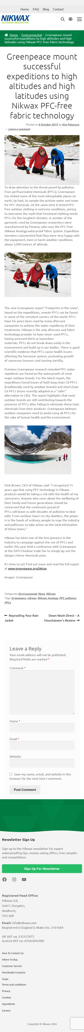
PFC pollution (67, 598)
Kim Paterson (70, 124)
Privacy (6, 991)
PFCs (7, 602)
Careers (6, 1010)
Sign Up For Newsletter (42, 868)
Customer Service (12, 966)
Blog (46, 9)
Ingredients (8, 1004)
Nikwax (51, 593)
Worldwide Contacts (13, 972)
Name (15, 721)
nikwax (31, 598)
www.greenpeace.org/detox (27, 568)
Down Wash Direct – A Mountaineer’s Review (62, 618)
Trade (5, 979)
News (41, 593)
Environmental (31, 35)
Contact (58, 9)
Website (15, 756)
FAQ (36, 9)
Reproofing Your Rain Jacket (21, 618)
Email (15, 739)
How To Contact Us (13, 953)
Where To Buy (9, 959)
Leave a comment (19, 129)
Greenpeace (18, 598)
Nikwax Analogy (48, 598)
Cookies (6, 997)
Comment (18, 668)
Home (25, 9)
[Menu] (79, 19)
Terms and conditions (14, 984)
